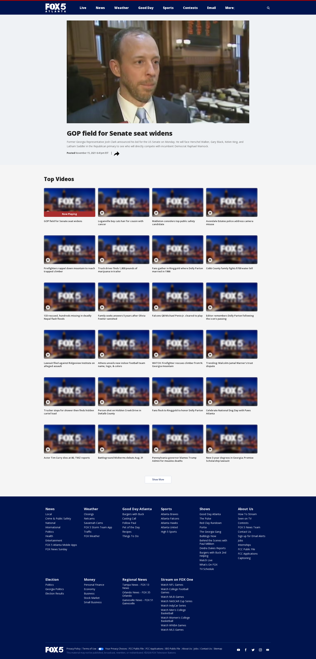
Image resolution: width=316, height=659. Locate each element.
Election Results (54, 593)
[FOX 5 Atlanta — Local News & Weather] (57, 7)
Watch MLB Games (172, 596)
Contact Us (244, 531)
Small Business (93, 602)
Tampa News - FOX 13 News (135, 586)
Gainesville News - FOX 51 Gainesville (137, 601)
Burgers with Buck (133, 514)
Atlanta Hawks (169, 523)
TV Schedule (207, 569)
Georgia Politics (54, 589)
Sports (166, 509)
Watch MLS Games (172, 629)
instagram (260, 650)
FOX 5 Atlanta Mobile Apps (61, 545)
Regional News (134, 579)
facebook (246, 650)
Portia (203, 527)
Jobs (240, 540)
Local (48, 514)
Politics (49, 531)
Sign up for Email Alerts (251, 536)
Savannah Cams (93, 523)
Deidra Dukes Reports (213, 548)
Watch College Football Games (174, 590)
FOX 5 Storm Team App (98, 527)
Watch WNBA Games (173, 625)
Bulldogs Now (208, 536)
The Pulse (205, 518)
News (49, 509)
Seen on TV (244, 518)
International (52, 527)
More (229, 8)
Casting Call (129, 518)
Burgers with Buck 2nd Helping (213, 554)
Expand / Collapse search (268, 8)
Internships (244, 545)
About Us (245, 509)
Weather (91, 509)
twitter (253, 650)
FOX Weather (92, 536)
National (50, 523)
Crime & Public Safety (58, 518)
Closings (89, 514)
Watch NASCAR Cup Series (176, 601)
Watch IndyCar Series (173, 605)
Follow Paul (129, 523)
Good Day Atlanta (137, 509)
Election (52, 579)
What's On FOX (208, 564)
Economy (89, 589)
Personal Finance (94, 584)
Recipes (126, 531)
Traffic (88, 531)
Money (89, 579)
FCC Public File (246, 549)
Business (89, 593)
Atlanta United (169, 527)
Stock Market (92, 598)
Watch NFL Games (172, 584)
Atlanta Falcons (170, 518)
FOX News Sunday (56, 549)
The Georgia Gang (210, 531)
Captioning (244, 558)
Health (49, 536)
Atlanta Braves (169, 514)
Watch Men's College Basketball (173, 611)
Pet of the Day (131, 527)
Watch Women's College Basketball (175, 619)
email (268, 650)
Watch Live (206, 560)
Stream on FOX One (177, 579)
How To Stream (247, 514)
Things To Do (130, 536)
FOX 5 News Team (249, 527)
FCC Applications (248, 553)
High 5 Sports (169, 531)
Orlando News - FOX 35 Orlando (136, 594)
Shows (205, 509)
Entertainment (53, 540)
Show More (158, 479)
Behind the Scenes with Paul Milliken (213, 542)
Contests (243, 523)
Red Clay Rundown (211, 523)
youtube (238, 650)
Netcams (89, 518)
